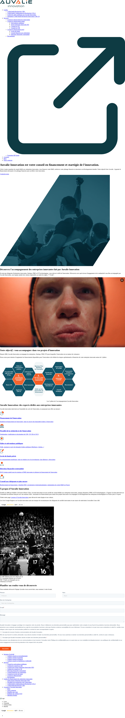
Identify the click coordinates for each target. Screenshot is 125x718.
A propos (6, 157)
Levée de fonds (15, 31)
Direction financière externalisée (20, 34)
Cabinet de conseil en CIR (15, 666)
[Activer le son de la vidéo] (122, 280)
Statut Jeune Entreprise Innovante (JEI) (18, 680)
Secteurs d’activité (9, 654)
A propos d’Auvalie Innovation (13, 687)
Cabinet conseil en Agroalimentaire (17, 656)
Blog (5, 158)
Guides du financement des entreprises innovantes (18, 679)
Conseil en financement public (16, 21)
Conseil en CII (15, 26)
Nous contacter (8, 160)
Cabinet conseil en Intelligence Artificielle (19, 661)
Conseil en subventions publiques (17, 664)
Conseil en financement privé (15, 29)
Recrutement (11, 677)
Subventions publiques (17, 23)
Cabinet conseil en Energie (15, 657)
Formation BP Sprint (13, 155)
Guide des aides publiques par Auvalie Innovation (21, 15)
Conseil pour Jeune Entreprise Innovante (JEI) (20, 667)
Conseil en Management (14, 675)
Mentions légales (12, 695)
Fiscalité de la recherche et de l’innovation (19, 682)
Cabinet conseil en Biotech (15, 659)
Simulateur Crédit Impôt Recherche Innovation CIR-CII (23, 16)
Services (6, 18)
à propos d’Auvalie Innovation (19, 497)
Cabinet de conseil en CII (14, 669)
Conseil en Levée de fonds (15, 674)
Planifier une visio (12, 692)
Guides (6, 10)
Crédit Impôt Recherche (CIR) (16, 11)
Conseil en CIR (15, 28)
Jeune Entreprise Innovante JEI (20, 24)
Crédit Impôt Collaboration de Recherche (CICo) (21, 13)
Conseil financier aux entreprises (20, 33)
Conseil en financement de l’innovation (18, 20)
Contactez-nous (4, 174)
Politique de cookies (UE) (14, 693)
